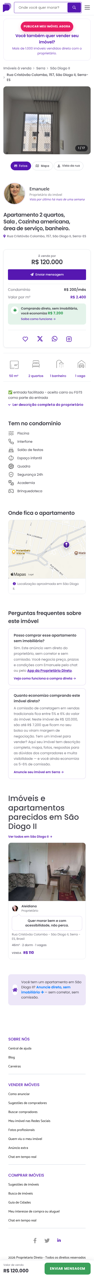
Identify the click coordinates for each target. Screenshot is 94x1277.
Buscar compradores (23, 1112)
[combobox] (41, 7)
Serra (40, 68)
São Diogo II (60, 68)
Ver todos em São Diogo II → (30, 836)
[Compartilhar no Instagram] (69, 339)
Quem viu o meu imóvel (25, 1139)
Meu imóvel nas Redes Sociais (29, 1121)
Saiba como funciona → (38, 319)
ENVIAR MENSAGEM (67, 1268)
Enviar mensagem (49, 274)
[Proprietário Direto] (7, 7)
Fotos (23, 166)
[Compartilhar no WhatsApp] (54, 339)
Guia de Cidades (19, 1202)
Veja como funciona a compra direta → (45, 678)
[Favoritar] (25, 339)
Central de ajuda (20, 1048)
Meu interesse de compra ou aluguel (34, 1211)
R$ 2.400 (78, 297)
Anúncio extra (18, 1148)
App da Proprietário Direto (49, 670)
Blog (11, 1057)
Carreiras (14, 1066)
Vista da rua (71, 166)
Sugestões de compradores (27, 1103)
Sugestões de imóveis (23, 1184)
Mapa (45, 166)
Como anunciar (19, 1094)
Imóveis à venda (17, 68)
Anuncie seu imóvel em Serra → (39, 772)
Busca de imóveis (20, 1193)
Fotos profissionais (21, 1130)
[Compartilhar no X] (40, 339)
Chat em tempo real (22, 1157)
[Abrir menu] (87, 7)
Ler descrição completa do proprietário (48, 404)
